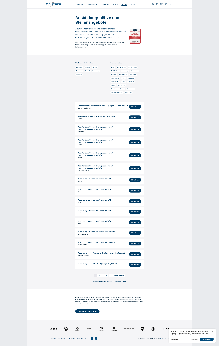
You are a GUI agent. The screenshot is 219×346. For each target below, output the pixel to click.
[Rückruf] (170, 4)
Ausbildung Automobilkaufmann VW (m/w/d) (96, 242)
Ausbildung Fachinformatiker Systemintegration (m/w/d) (101, 253)
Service (95, 67)
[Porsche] (129, 329)
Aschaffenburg (121, 67)
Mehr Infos (135, 107)
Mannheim (131, 81)
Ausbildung (79, 67)
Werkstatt (79, 74)
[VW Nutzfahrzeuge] (77, 329)
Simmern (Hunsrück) (117, 92)
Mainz (123, 81)
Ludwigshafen (115, 81)
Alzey (112, 67)
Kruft (123, 78)
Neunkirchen (121, 85)
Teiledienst (79, 71)
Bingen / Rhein (132, 67)
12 (110, 275)
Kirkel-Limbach (115, 78)
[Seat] (101, 329)
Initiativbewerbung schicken (87, 311)
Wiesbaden (128, 92)
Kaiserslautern (123, 74)
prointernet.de (164, 338)
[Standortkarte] (166, 4)
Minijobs (87, 67)
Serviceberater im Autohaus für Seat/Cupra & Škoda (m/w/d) (103, 106)
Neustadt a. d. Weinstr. (117, 89)
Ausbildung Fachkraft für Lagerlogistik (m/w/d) (97, 264)
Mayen (113, 85)
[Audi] (53, 329)
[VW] (66, 329)
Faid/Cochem (115, 71)
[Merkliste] (157, 4)
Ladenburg (131, 78)
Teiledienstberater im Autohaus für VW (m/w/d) (97, 116)
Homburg (114, 74)
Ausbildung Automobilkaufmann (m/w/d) (94, 179)
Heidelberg (125, 71)
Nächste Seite (119, 275)
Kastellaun (133, 74)
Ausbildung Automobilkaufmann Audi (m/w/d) (96, 232)
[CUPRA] (114, 329)
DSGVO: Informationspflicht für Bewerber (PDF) (109, 281)
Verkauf (87, 71)
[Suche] (153, 4)
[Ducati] (142, 329)
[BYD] (165, 329)
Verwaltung (95, 71)
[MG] (153, 329)
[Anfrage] (161, 4)
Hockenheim (134, 71)
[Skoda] (90, 329)
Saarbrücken (130, 89)
